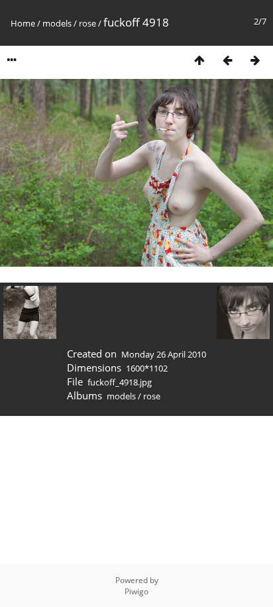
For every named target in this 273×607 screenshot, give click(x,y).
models (57, 23)
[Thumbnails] (199, 60)
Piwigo (136, 591)
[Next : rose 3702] (255, 60)
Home (23, 23)
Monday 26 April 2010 (163, 354)
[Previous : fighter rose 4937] (227, 60)
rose (87, 23)
